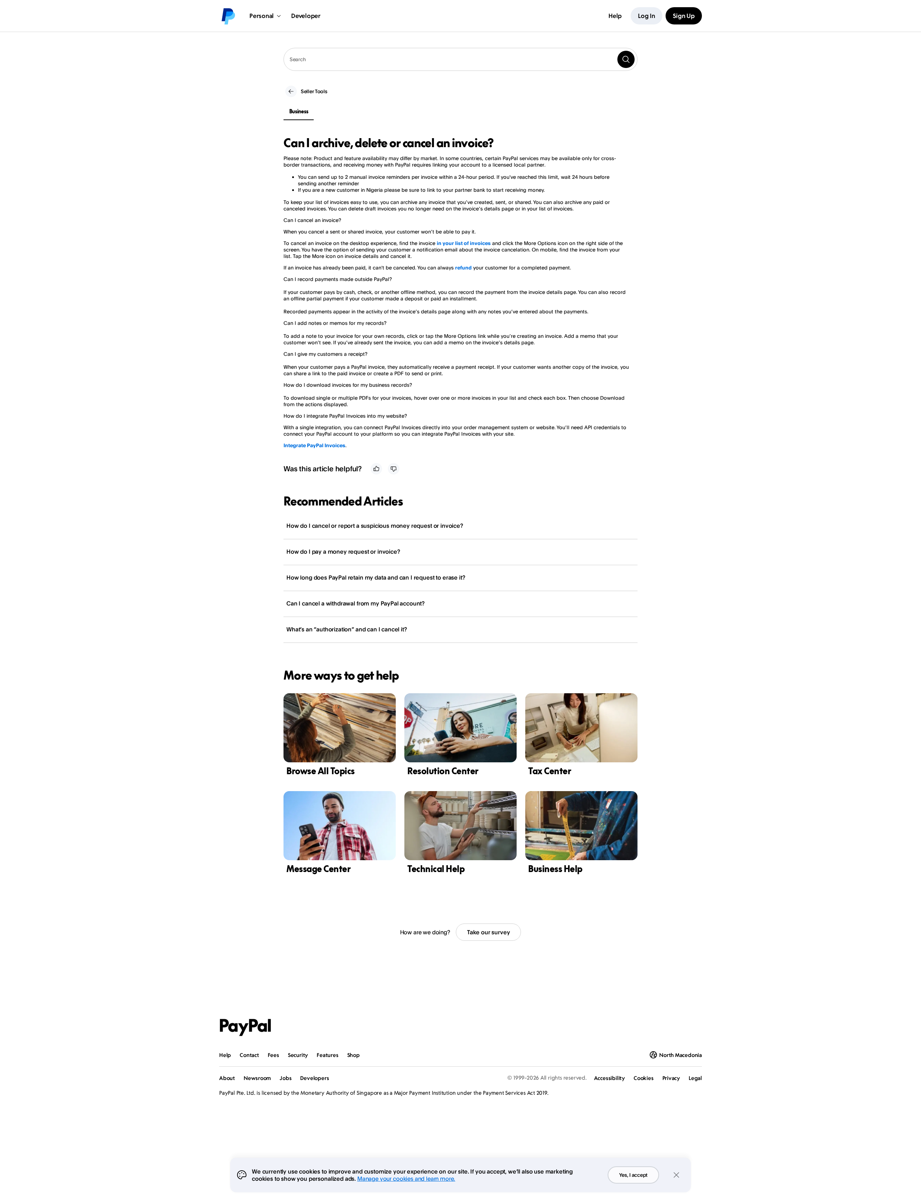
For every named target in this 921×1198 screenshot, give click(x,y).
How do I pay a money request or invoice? (343, 551)
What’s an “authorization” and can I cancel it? (346, 629)
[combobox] (460, 59)
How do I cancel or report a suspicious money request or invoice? (374, 525)
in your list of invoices (464, 243)
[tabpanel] (456, 292)
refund (463, 267)
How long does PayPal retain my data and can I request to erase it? (375, 577)
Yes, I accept (633, 1175)
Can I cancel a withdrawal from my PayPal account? (355, 603)
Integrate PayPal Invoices (314, 445)
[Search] (626, 59)
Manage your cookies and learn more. (406, 1178)
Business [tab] (298, 111)
